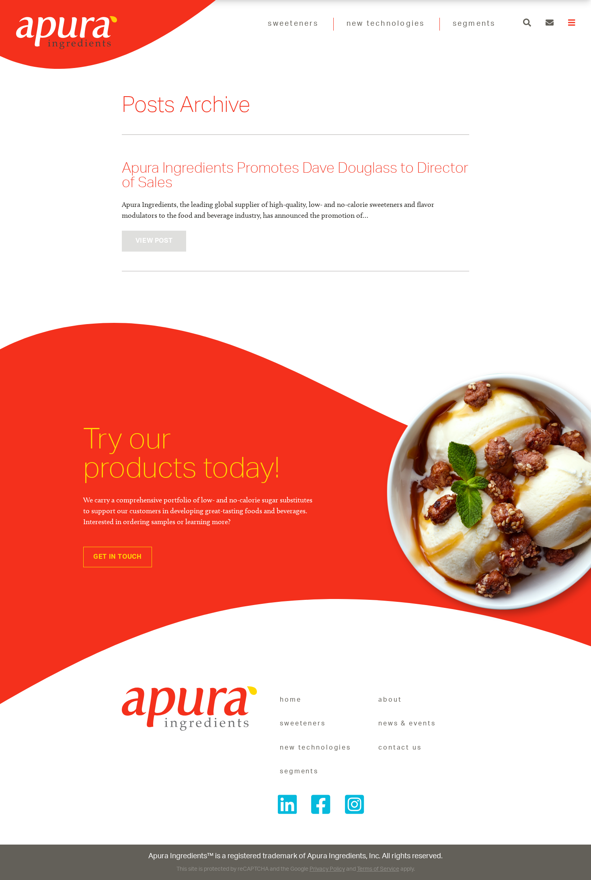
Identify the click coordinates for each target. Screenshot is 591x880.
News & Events (406, 723)
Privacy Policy (327, 869)
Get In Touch (117, 557)
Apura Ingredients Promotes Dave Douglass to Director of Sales (295, 174)
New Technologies (386, 23)
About (390, 699)
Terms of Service (378, 869)
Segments (474, 23)
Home (291, 699)
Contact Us (400, 747)
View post (154, 241)
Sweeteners (293, 23)
